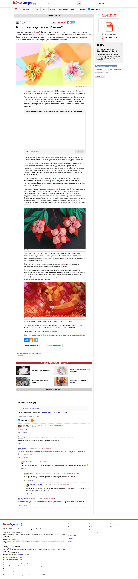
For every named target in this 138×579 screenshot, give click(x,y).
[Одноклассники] (71, 22)
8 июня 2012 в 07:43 (36, 498)
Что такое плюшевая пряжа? (40, 381)
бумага (45, 335)
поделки (52, 335)
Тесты (52, 9)
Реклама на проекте (116, 524)
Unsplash (38, 250)
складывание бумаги (77, 335)
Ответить (25, 432)
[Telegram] (73, 22)
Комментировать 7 (33, 345)
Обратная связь (115, 527)
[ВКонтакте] (68, 22)
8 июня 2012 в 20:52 (50, 484)
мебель (63, 264)
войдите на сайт (61, 413)
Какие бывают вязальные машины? (80, 370)
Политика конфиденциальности (12, 557)
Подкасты (74, 9)
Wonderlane (30, 318)
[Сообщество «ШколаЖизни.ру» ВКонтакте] (94, 9)
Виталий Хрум (22, 437)
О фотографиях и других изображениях (15, 563)
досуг (58, 335)
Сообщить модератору (56, 425)
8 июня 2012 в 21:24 (34, 437)
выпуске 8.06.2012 (37, 354)
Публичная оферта (95, 532)
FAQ (90, 527)
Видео (82, 9)
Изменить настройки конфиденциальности (16, 575)
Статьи (44, 9)
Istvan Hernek (30, 250)
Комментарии (62, 9)
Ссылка (20, 429)
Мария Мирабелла (24, 498)
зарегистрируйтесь (45, 413)
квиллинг (55, 189)
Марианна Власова (27, 425)
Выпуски (26, 9)
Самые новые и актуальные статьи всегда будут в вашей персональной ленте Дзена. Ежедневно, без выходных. (108, 57)
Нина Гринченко (29, 461)
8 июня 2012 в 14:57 (40, 473)
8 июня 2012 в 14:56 (41, 462)
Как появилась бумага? (41, 370)
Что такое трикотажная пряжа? (78, 381)
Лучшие (37, 408)
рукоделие (65, 335)
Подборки (35, 9)
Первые (32, 408)
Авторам (91, 530)
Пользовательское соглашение (12, 559)
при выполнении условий (34, 567)
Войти (102, 3)
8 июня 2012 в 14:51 (34, 448)
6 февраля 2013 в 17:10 (43, 425)
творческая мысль (35, 335)
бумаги (36, 32)
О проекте (92, 524)
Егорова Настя (22, 448)
